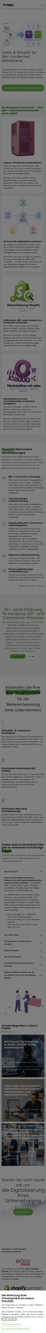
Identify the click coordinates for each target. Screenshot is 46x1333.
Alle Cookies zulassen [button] (11, 1324)
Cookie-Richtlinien (9, 1319)
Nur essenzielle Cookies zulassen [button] (16, 1329)
